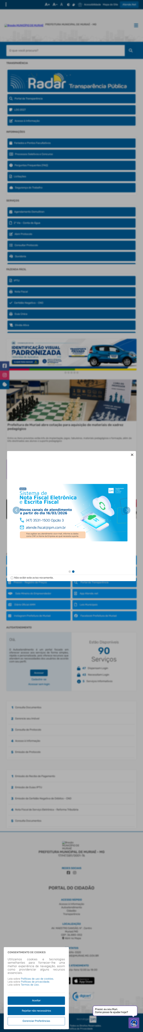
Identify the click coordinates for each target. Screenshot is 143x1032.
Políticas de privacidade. (35, 981)
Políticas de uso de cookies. (37, 978)
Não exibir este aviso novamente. (34, 577)
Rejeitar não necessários (36, 1010)
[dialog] (71, 516)
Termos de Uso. (30, 984)
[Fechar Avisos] (132, 454)
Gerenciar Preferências (36, 1021)
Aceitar (36, 1000)
